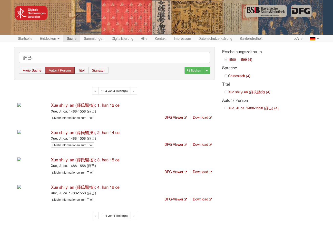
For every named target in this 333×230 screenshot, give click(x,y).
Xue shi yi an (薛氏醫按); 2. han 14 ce (85, 132)
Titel (81, 70)
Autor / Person (60, 70)
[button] (298, 38)
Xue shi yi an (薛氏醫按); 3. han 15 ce (85, 160)
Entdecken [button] (48, 38)
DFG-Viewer (174, 117)
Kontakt (160, 38)
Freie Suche (32, 70)
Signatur (98, 70)
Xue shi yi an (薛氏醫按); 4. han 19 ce (85, 187)
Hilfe (144, 38)
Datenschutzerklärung (215, 38)
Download (200, 117)
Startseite (25, 38)
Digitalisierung (122, 38)
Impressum (182, 38)
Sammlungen (94, 38)
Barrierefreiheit (251, 38)
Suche (72, 38)
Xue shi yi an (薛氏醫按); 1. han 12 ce (85, 105)
